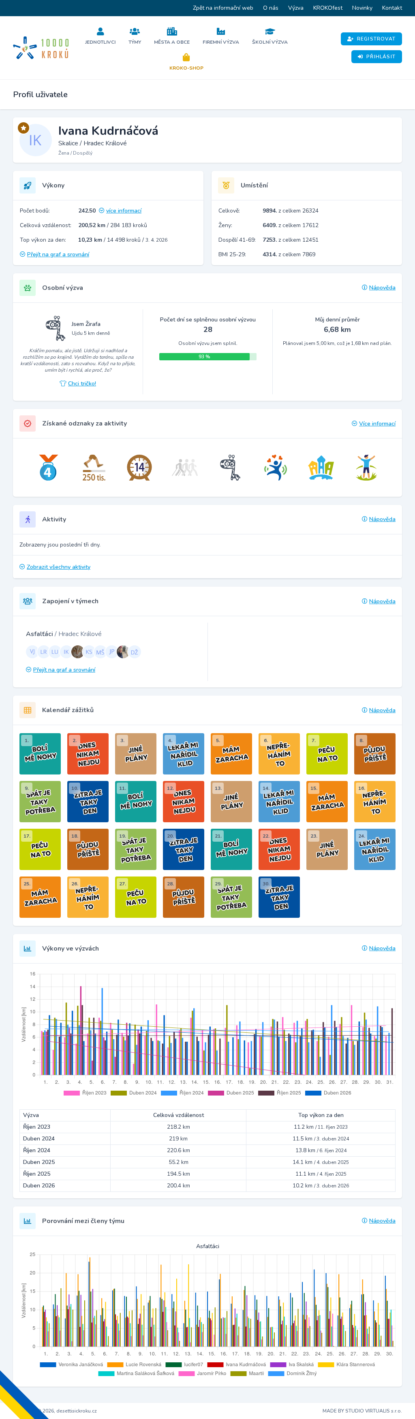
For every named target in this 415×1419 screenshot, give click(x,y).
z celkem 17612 (291, 225)
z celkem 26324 (291, 211)
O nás (270, 8)
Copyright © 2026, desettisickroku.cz (55, 1411)
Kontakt (392, 8)
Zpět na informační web (223, 8)
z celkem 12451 (291, 240)
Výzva (296, 8)
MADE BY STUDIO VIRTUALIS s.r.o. (362, 1411)
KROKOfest (327, 8)
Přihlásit (381, 56)
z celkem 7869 (289, 254)
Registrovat (376, 39)
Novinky (362, 8)
